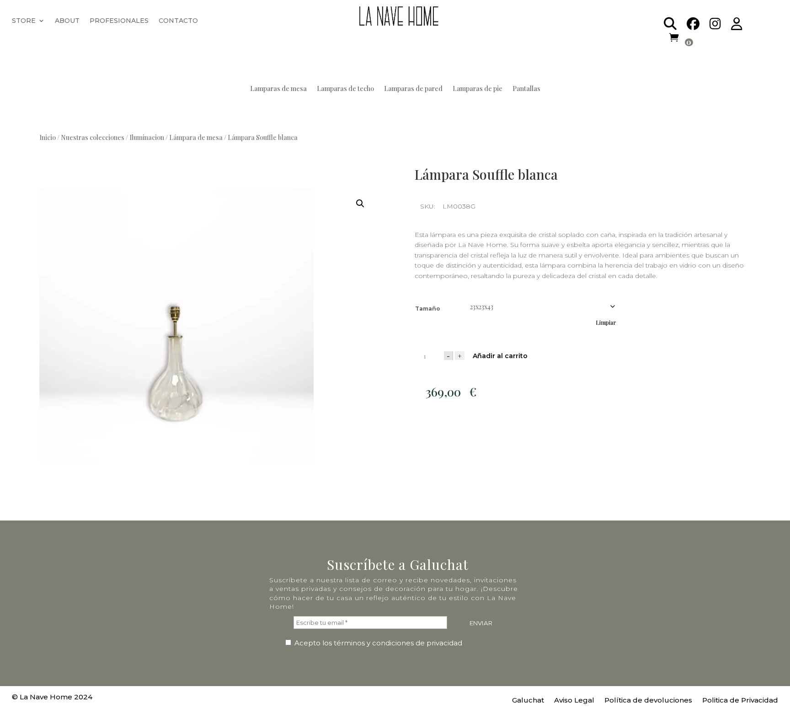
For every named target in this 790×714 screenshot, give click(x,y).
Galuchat (528, 700)
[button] (360, 203)
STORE (24, 21)
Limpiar (606, 322)
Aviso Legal (574, 700)
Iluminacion (146, 137)
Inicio (47, 137)
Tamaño (427, 308)
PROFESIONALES (119, 21)
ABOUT (67, 21)
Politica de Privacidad (740, 700)
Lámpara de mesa (196, 137)
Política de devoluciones (648, 700)
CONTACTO (178, 21)
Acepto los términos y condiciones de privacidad (377, 643)
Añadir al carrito (500, 356)
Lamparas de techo (345, 89)
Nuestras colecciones (92, 137)
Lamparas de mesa (278, 89)
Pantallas (526, 89)
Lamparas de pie (477, 89)
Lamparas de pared (413, 89)
